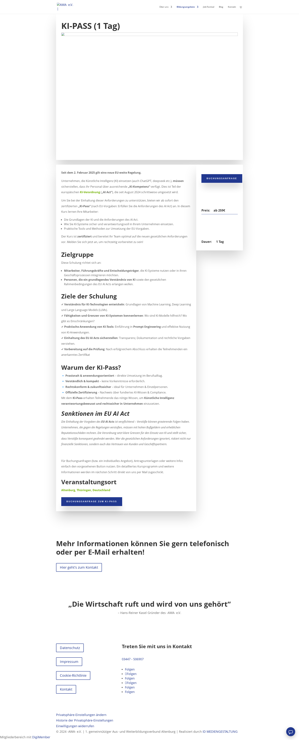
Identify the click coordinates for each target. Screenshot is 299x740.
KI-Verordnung (90, 192)
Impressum (69, 661)
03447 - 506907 (133, 659)
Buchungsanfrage (222, 178)
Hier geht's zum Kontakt (79, 567)
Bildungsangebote (186, 7)
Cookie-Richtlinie (73, 675)
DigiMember (41, 737)
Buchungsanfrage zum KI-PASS (91, 501)
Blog (221, 7)
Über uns (164, 7)
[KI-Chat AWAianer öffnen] (290, 731)
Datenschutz (70, 647)
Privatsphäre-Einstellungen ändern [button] (81, 715)
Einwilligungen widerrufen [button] (75, 726)
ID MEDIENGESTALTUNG (220, 731)
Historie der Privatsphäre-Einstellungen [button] (84, 720)
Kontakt (232, 7)
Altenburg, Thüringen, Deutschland (85, 490)
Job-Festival (208, 7)
